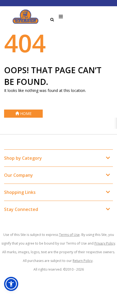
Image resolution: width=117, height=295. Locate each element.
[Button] (61, 16)
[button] (11, 284)
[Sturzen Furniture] (26, 17)
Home (25, 113)
